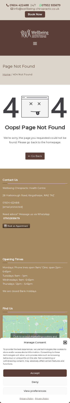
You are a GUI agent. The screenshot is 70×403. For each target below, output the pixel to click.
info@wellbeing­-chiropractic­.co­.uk (36, 8)
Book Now (35, 14)
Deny (35, 382)
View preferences (35, 390)
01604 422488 (11, 202)
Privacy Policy (26, 398)
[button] (65, 342)
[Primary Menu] (35, 43)
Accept (35, 373)
